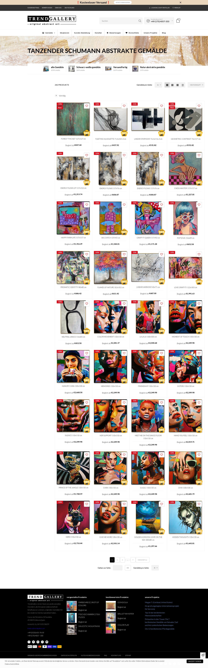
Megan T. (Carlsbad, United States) (158, 602)
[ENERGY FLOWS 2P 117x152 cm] (73, 168)
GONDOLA (123, 602)
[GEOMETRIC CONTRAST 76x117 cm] (185, 119)
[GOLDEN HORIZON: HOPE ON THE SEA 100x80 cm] (148, 518)
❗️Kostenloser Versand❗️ (93, 2)
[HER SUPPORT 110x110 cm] (111, 416)
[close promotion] (180, 2)
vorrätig (62, 95)
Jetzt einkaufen (123, 2)
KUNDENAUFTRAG (33, 7)
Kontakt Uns (116, 655)
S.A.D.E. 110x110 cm (148, 488)
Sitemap (128, 655)
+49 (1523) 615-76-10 (36, 633)
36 (158, 85)
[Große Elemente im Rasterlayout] (172, 84)
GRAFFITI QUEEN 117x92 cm (148, 238)
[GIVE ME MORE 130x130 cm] (111, 518)
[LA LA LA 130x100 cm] (148, 317)
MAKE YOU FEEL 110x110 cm (185, 435)
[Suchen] (140, 20)
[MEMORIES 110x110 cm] (111, 367)
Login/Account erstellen (160, 7)
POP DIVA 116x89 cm (185, 238)
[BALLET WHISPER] (111, 617)
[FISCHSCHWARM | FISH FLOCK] (72, 618)
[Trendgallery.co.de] (52, 20)
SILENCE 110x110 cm (73, 435)
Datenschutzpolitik (69, 655)
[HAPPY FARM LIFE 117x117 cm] (73, 218)
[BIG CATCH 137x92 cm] (111, 218)
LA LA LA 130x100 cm (148, 337)
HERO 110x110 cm (73, 537)
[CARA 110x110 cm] (111, 468)
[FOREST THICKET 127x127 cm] (73, 119)
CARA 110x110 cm (110, 488)
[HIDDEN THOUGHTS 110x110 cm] (185, 518)
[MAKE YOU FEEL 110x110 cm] (185, 416)
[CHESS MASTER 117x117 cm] (185, 169)
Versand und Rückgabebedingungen (42, 655)
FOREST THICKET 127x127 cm (73, 139)
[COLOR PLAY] (111, 628)
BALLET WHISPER (126, 613)
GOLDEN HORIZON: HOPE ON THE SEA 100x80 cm (148, 538)
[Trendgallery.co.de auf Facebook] (29, 641)
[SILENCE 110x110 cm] (73, 416)
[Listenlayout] (182, 84)
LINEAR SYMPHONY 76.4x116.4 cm (148, 139)
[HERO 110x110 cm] (73, 517)
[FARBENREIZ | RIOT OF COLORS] (72, 606)
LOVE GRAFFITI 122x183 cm (185, 287)
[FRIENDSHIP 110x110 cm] (148, 367)
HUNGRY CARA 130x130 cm (73, 386)
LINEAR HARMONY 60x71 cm (148, 287)
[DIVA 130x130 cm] (185, 468)
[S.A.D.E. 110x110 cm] (148, 468)
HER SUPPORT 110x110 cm (111, 435)
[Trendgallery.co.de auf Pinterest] (37, 641)
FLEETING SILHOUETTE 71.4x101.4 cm (110, 139)
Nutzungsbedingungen (90, 655)
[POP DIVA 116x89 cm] (185, 218)
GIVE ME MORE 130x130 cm (110, 537)
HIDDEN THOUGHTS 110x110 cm (185, 537)
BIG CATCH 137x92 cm (111, 238)
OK (128, 568)
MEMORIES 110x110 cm (110, 386)
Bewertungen (47, 7)
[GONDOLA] (111, 606)
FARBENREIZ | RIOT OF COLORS (88, 603)
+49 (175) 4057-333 (160, 21)
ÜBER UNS (58, 7)
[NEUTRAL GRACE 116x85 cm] (73, 317)
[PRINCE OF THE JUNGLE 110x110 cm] (73, 468)
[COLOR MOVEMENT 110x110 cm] (111, 317)
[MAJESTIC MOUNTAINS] (72, 630)
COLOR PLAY (123, 625)
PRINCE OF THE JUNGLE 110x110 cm (73, 488)
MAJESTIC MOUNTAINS (89, 626)
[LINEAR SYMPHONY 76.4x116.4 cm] (148, 119)
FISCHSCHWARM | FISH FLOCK (89, 615)
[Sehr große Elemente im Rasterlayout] (177, 84)
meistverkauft (195, 85)
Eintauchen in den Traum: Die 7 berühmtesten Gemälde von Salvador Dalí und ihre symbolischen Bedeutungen (161, 622)
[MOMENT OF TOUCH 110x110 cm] (185, 317)
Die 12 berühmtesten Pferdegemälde (159, 629)
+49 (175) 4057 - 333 (35, 636)
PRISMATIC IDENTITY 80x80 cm (73, 287)
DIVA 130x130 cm (185, 488)
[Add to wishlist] (87, 106)
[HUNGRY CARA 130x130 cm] (73, 367)
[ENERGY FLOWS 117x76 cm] (111, 169)
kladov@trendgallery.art (36, 628)
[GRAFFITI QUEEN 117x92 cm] (148, 218)
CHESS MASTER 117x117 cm (185, 188)
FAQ (105, 655)
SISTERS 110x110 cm (185, 386)
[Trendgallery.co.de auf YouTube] (46, 641)
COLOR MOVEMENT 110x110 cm (110, 337)
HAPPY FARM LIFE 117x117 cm (73, 238)
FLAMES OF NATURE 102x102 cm (111, 287)
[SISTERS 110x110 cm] (185, 367)
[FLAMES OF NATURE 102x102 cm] (111, 268)
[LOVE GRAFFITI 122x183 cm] (185, 268)
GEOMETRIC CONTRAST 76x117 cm (185, 139)
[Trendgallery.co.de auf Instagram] (42, 641)
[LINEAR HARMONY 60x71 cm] (148, 268)
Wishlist (177, 7)
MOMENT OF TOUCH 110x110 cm (185, 337)
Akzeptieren (194, 661)
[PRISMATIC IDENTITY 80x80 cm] (73, 268)
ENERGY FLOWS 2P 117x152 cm (73, 188)
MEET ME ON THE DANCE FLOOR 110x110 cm (148, 436)
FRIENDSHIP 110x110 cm (148, 386)
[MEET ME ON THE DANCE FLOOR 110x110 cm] (148, 416)
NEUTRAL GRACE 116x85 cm (73, 337)
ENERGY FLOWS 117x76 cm (111, 188)
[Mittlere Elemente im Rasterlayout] (167, 84)
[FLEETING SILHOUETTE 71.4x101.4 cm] (111, 119)
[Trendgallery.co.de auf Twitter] (33, 641)
